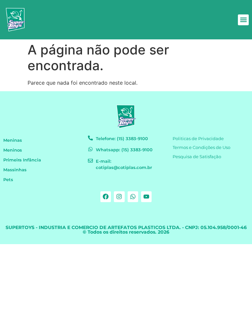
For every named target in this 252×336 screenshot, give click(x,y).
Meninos (12, 150)
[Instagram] (119, 196)
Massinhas (15, 169)
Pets (8, 179)
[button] (243, 19)
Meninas (12, 140)
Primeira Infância (22, 160)
